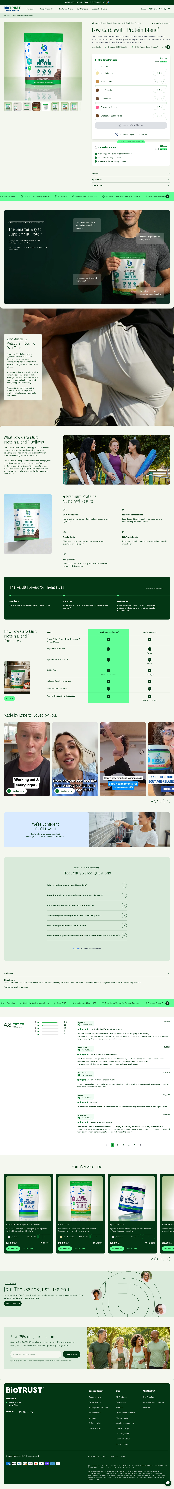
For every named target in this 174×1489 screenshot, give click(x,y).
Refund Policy (95, 1423)
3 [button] (123, 1145)
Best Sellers (121, 1402)
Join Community (13, 1303)
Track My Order (95, 1412)
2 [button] (117, 1145)
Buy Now (9, 698)
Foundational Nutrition (125, 1412)
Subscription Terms (117, 1456)
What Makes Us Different (153, 1402)
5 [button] (134, 1145)
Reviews (146, 1407)
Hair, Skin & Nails (123, 1439)
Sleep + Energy (122, 1428)
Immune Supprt (122, 1444)
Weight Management (125, 1423)
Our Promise (148, 1397)
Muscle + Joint (122, 1418)
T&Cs (105, 1456)
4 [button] (128, 1145)
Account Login (95, 1397)
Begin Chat (13, 1405)
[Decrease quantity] (40, 1236)
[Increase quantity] (49, 1236)
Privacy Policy (93, 1456)
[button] (106, 1145)
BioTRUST (7, 16)
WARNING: (77, 948)
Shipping (92, 1418)
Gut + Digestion (122, 1433)
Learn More (28, 1248)
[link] (50, 1034)
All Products (121, 1397)
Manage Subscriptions (98, 1407)
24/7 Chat (153, 9)
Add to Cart (13, 1248)
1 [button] (112, 1145)
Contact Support (96, 1428)
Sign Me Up (72, 1354)
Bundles (119, 1407)
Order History (95, 1402)
